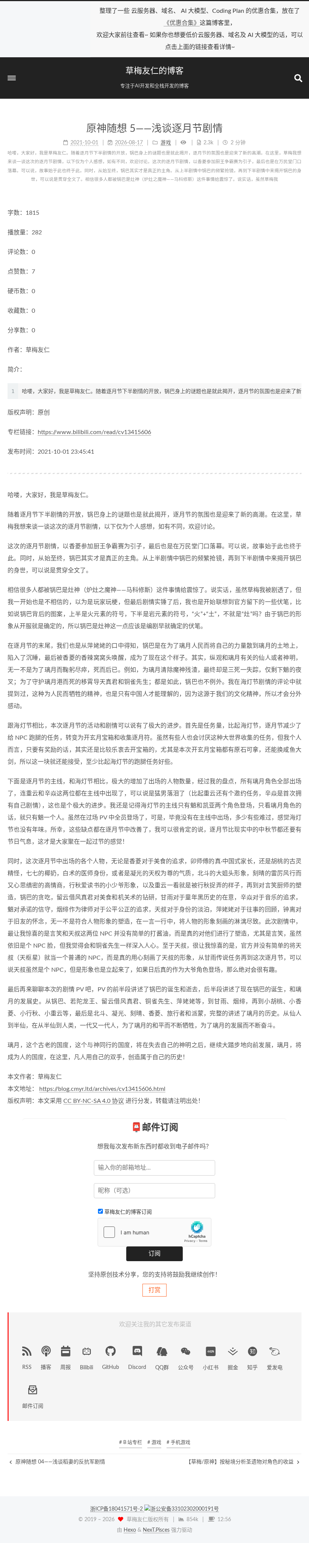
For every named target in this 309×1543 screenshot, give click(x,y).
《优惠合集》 (182, 23)
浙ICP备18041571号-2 (117, 1509)
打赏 (154, 1290)
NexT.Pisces (156, 1530)
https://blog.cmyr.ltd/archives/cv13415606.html (102, 1089)
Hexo (130, 1530)
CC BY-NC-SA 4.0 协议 (93, 1101)
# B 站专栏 (130, 1442)
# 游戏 (154, 1442)
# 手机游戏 (178, 1442)
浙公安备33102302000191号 (184, 1509)
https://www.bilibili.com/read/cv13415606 (94, 432)
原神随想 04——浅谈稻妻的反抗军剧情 (59, 1462)
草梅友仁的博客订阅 (128, 1212)
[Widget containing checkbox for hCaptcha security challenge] (154, 1232)
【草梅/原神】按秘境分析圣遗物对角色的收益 (240, 1462)
